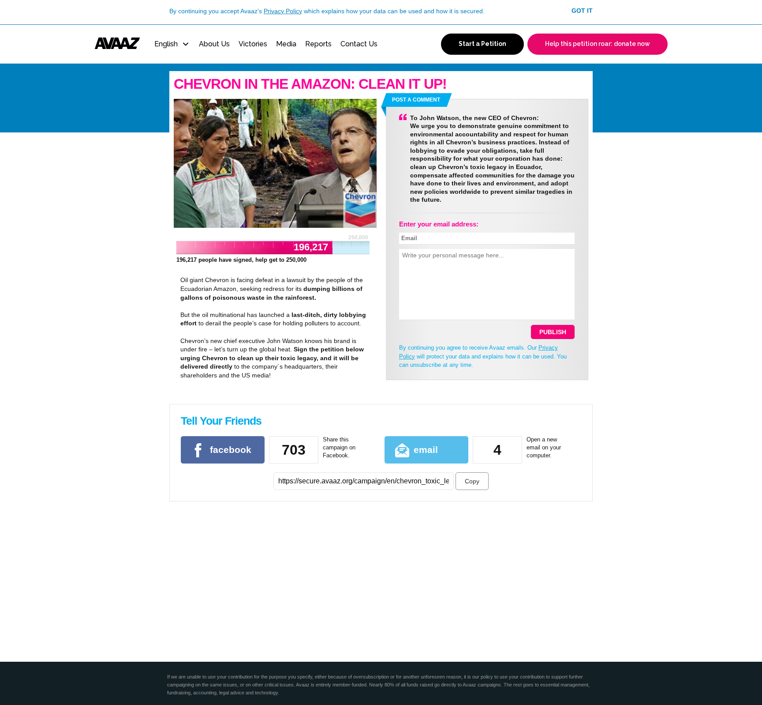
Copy (472, 481)
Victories (253, 44)
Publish (552, 332)
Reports (318, 44)
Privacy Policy (283, 11)
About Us (214, 44)
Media (286, 44)
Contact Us (358, 44)
